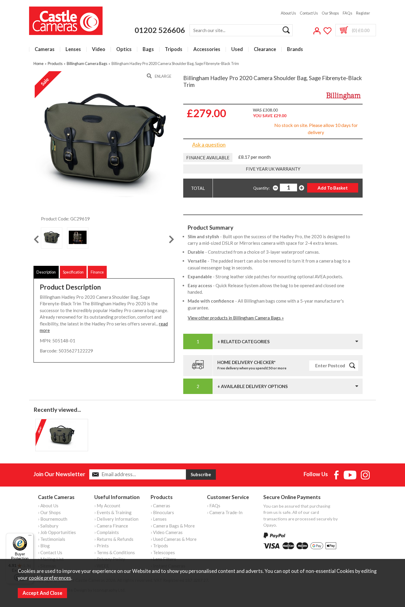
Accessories (206, 49)
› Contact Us (50, 552)
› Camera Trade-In (225, 512)
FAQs (347, 13)
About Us (288, 13)
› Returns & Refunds (113, 539)
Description (46, 272)
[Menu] (30, 536)
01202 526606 (160, 30)
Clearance (265, 49)
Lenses (73, 49)
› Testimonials (51, 539)
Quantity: (261, 188)
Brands (295, 49)
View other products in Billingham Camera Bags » (236, 317)
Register (363, 13)
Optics (124, 49)
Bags (148, 49)
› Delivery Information (116, 519)
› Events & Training (113, 512)
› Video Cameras (167, 532)
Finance (97, 272)
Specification (73, 272)
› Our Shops (49, 512)
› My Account (107, 505)
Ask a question (209, 144)
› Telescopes (163, 552)
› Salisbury (48, 525)
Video (98, 49)
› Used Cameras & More (174, 539)
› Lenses (159, 519)
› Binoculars (162, 512)
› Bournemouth (52, 519)
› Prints (101, 545)
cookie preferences (50, 578)
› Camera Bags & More (173, 525)
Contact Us (309, 13)
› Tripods (159, 545)
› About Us (48, 505)
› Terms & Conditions (114, 552)
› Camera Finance (111, 525)
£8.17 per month (254, 157)
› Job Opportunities (57, 532)
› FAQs (213, 505)
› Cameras (160, 505)
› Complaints (106, 532)
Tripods (173, 49)
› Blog (44, 545)
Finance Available (207, 157)
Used (237, 49)
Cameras (45, 49)
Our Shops (330, 13)
